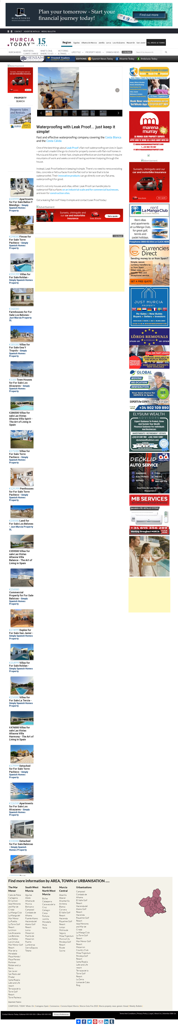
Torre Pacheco (14, 997)
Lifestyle (76, 52)
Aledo (28, 898)
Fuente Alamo (31, 918)
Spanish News (112, 52)
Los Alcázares (119, 42)
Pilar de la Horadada (12, 952)
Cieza (44, 913)
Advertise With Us (169, 1014)
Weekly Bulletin (135, 1006)
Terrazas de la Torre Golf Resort (14, 991)
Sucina (62, 950)
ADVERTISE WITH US (31, 31)
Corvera (63, 909)
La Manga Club (15, 912)
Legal (151, 1014)
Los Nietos (13, 939)
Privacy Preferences (61, 1014)
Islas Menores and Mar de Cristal (14, 906)
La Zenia (80, 979)
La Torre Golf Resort (14, 925)
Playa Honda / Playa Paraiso (14, 958)
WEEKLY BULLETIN (48, 31)
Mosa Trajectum (66, 936)
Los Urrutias (13, 941)
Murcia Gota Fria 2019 (89, 1006)
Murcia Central (63, 889)
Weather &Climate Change (30, 52)
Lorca (108, 42)
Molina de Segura (63, 931)
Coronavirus (54, 1006)
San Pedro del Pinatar (14, 975)
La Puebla (12, 921)
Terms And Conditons (128, 1014)
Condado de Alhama (30, 914)
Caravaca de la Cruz (48, 906)
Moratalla (46, 922)
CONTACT (18, 31)
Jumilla (101, 42)
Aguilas (28, 895)
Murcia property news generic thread (113, 1006)
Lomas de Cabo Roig (83, 984)
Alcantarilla (64, 900)
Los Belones (13, 936)
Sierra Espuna (31, 947)
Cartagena (13, 898)
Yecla (44, 927)
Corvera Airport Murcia (70, 1006)
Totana (28, 950)
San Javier (141, 42)
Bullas (45, 898)
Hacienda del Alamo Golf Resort (31, 924)
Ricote (62, 947)
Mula (44, 924)
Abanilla (62, 895)
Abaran (62, 898)
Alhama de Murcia (89, 42)
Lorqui (62, 927)
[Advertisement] (79, 265)
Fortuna (45, 916)
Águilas (76, 42)
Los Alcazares (14, 933)
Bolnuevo (29, 906)
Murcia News (15, 52)
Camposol (29, 909)
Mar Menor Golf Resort (15, 946)
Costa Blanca (113, 137)
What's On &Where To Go (46, 52)
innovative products (69, 175)
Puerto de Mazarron (29, 937)
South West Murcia (31, 889)
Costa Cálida (54, 140)
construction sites (60, 193)
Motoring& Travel (63, 52)
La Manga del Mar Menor (14, 917)
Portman (12, 962)
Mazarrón (131, 42)
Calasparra (47, 901)
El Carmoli (13, 900)
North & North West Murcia (48, 891)
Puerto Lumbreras (30, 943)
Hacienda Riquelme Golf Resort (65, 921)
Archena (63, 903)
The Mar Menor (13, 889)
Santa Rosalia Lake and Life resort (14, 983)
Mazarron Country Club (82, 948)
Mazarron (29, 933)
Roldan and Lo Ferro (14, 966)
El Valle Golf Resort (64, 914)
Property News (93, 52)
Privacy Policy (142, 1014)
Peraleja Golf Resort (65, 943)
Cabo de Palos (14, 895)
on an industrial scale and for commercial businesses (90, 189)
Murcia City (64, 939)
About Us (157, 1014)
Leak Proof (72, 147)
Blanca (62, 906)
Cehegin (46, 910)
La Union (12, 930)
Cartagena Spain (42, 1006)
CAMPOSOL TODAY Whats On (21, 1006)
